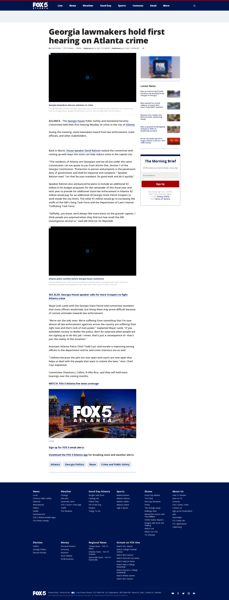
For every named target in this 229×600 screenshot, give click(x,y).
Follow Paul (94, 501)
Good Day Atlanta (99, 491)
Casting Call (94, 498)
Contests (176, 501)
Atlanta (78, 48)
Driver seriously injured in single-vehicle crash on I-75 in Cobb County (152, 140)
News (92, 464)
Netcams (65, 498)
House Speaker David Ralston (83, 150)
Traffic (63, 508)
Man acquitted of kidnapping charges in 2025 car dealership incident (152, 129)
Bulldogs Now (151, 511)
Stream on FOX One (128, 542)
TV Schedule (150, 535)
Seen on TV (177, 498)
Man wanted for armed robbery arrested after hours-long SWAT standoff (151, 105)
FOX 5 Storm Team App (71, 504)
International (38, 504)
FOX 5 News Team (180, 504)
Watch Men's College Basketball (126, 565)
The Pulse (149, 498)
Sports (120, 491)
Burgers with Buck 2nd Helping (154, 524)
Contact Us (177, 508)
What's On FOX (151, 531)
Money (65, 542)
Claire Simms (56, 48)
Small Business (67, 559)
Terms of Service (162, 199)
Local (35, 495)
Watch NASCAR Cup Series (128, 558)
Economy (65, 549)
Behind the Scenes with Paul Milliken (155, 515)
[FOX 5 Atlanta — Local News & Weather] (41, 6)
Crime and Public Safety (115, 464)
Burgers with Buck (96, 495)
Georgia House (76, 120)
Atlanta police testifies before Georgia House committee (76, 279)
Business (65, 552)
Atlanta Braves (123, 495)
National (36, 501)
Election (38, 542)
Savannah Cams (68, 501)
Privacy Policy (163, 196)
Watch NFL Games (125, 546)
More (166, 5)
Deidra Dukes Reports (154, 520)
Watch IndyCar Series (126, 561)
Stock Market (66, 555)
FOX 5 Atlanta (68, 48)
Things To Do (94, 511)
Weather (66, 491)
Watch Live (149, 528)
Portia (147, 504)
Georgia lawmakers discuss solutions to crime (71, 105)
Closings (64, 495)
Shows (148, 491)
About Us (177, 491)
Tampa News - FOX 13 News (98, 547)
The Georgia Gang (152, 508)
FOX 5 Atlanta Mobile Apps (44, 517)
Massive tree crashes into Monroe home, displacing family (151, 117)
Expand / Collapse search (194, 6)
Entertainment (39, 514)
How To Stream (179, 495)
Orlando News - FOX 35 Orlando (99, 553)
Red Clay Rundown (153, 501)
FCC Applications (179, 523)
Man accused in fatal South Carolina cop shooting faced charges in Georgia (152, 93)
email (194, 593)
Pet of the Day (95, 504)
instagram (189, 593)
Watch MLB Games (125, 555)
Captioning (177, 527)
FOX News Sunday (41, 520)
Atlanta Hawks (123, 501)
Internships (177, 517)
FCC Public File (178, 520)
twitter (183, 593)
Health (35, 511)
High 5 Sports (122, 508)
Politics (36, 508)
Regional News (97, 542)
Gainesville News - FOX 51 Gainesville (100, 558)
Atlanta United (123, 504)
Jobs (174, 514)
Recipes (92, 508)
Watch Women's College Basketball (127, 571)
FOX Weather (66, 511)
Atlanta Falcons (123, 498)
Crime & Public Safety (42, 498)
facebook (178, 593)
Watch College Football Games (126, 550)
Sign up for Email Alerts (182, 511)
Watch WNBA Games (126, 575)
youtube (173, 593)
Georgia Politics (74, 464)
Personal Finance (68, 546)
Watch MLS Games (125, 579)
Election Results (39, 552)
